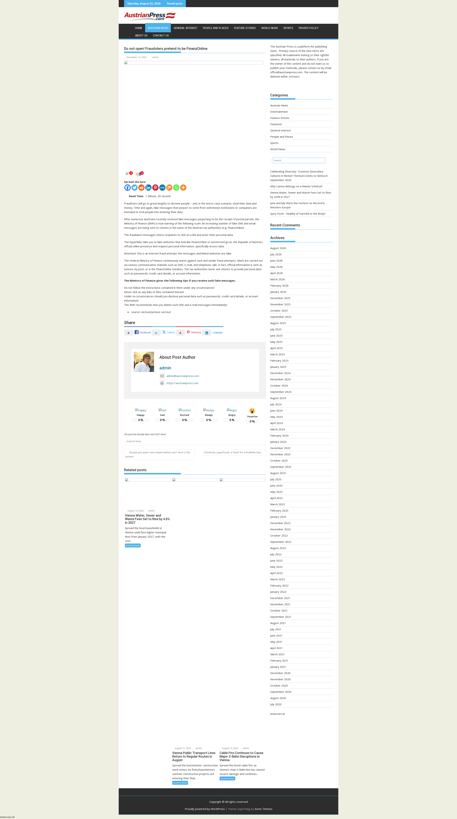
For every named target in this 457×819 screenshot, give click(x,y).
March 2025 (277, 354)
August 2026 (278, 248)
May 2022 (276, 566)
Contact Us (161, 35)
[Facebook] (127, 187)
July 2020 (276, 704)
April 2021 (276, 648)
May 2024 (276, 417)
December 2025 (280, 298)
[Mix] (169, 187)
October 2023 (279, 460)
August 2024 (278, 398)
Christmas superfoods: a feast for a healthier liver (232, 452)
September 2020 (280, 691)
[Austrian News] (127, 27)
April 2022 (276, 573)
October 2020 (279, 685)
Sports (288, 28)
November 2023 (280, 454)
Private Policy (308, 28)
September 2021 (280, 616)
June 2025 (276, 335)
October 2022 (279, 535)
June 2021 (276, 635)
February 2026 (279, 285)
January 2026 (278, 292)
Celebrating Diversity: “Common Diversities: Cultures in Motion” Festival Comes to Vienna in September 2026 (299, 176)
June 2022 (276, 560)
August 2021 (278, 623)
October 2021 (279, 610)
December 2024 (280, 373)
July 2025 (276, 329)
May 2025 (276, 342)
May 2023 (276, 492)
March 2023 (277, 504)
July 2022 (276, 554)
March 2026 (277, 279)
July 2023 (276, 479)
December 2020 (280, 673)
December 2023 (280, 448)
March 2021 (277, 654)
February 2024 (279, 435)
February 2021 (279, 660)
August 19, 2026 (135, 510)
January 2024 (278, 442)
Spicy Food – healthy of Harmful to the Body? (298, 213)
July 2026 (276, 254)
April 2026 (276, 273)
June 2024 (276, 410)
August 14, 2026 (230, 748)
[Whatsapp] (176, 187)
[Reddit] (141, 187)
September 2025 (280, 317)
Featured (276, 124)
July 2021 (276, 629)
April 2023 (276, 498)
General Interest (185, 28)
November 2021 (280, 604)
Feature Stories (245, 28)
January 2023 (278, 517)
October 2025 (279, 310)
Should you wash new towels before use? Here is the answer (157, 454)
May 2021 (276, 641)
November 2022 (280, 529)
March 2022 (277, 579)
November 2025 (280, 304)
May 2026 (276, 267)
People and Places (215, 28)
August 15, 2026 (182, 748)
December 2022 (280, 523)
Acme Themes (263, 809)
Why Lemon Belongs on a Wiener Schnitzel (296, 186)
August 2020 (278, 698)
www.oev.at (277, 713)
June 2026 (276, 260)
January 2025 (278, 367)
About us (141, 35)
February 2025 (279, 360)
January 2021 (278, 666)
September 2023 (280, 467)
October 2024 (279, 385)
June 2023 (276, 485)
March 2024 (277, 429)
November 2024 (280, 379)
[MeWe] (162, 187)
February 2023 (279, 510)
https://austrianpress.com (183, 383)
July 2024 (276, 404)
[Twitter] (134, 187)
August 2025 (278, 323)
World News (269, 28)
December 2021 (280, 598)
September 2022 (280, 542)
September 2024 (280, 392)
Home (138, 28)
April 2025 (276, 348)
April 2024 (276, 423)
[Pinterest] (155, 187)
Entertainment (279, 111)
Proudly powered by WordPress (205, 809)
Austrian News (158, 28)
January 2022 (278, 591)
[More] (183, 187)
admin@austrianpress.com (183, 376)
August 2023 (278, 473)
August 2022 (278, 548)
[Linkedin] (148, 187)
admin (155, 57)
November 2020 (280, 679)
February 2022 (279, 585)
